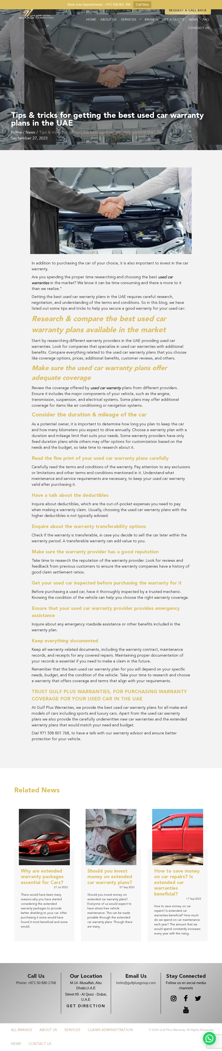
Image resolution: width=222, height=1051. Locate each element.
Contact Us (198, 28)
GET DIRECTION (85, 1006)
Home (91, 19)
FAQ (205, 19)
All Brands (21, 1030)
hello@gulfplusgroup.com (136, 983)
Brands (151, 19)
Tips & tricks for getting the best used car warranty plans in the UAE (100, 132)
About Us (108, 19)
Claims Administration (110, 1030)
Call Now (142, 4)
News (193, 19)
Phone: (36, 983)
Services (128, 19)
